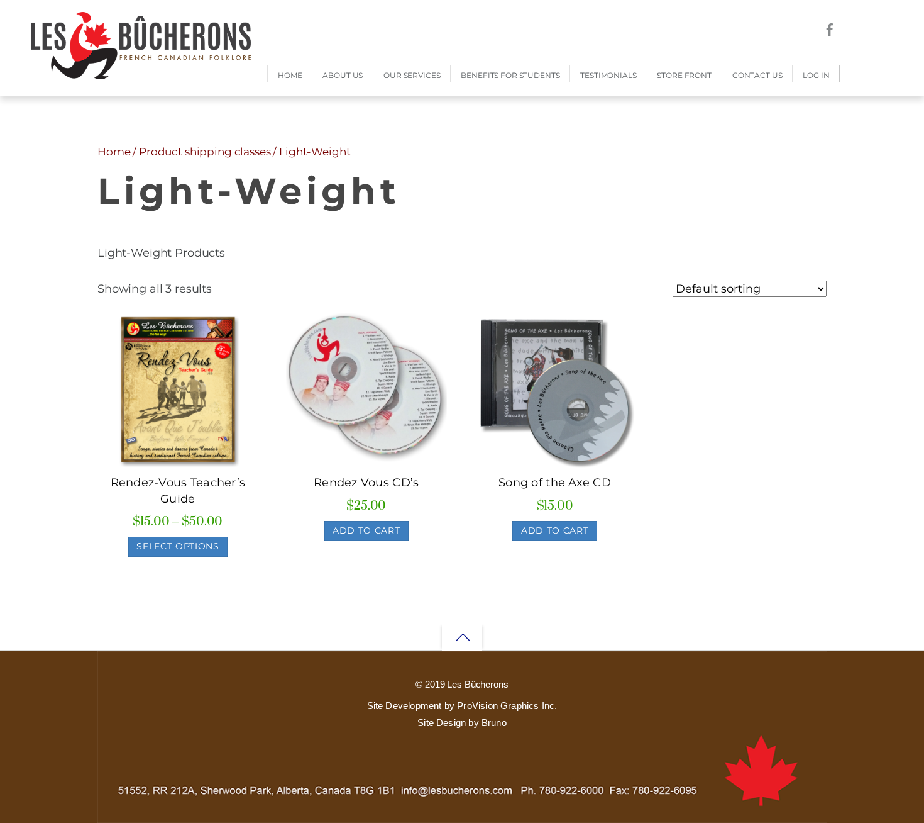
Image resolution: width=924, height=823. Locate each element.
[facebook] (829, 28)
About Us (342, 75)
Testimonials (608, 75)
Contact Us (757, 75)
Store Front (684, 75)
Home (290, 75)
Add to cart (366, 530)
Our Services (411, 75)
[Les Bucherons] (141, 72)
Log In (816, 75)
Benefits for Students (510, 75)
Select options (177, 546)
